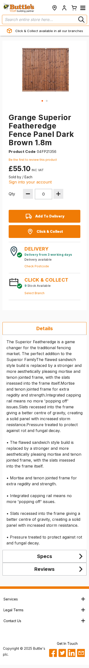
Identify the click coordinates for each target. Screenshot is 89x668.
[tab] (44, 328)
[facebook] (53, 653)
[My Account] (64, 8)
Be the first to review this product (33, 160)
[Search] (81, 19)
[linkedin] (71, 653)
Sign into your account (30, 182)
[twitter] (62, 653)
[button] (83, 8)
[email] (81, 653)
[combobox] (44, 19)
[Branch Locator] (54, 8)
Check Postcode (36, 266)
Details (44, 328)
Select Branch (34, 293)
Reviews (44, 569)
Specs (44, 556)
